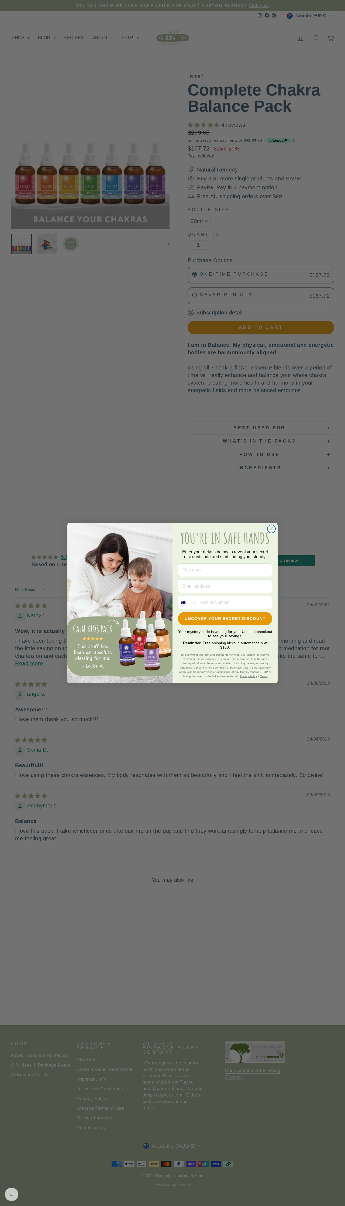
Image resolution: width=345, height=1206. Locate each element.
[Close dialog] (271, 529)
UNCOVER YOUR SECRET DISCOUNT (225, 618)
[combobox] (188, 602)
